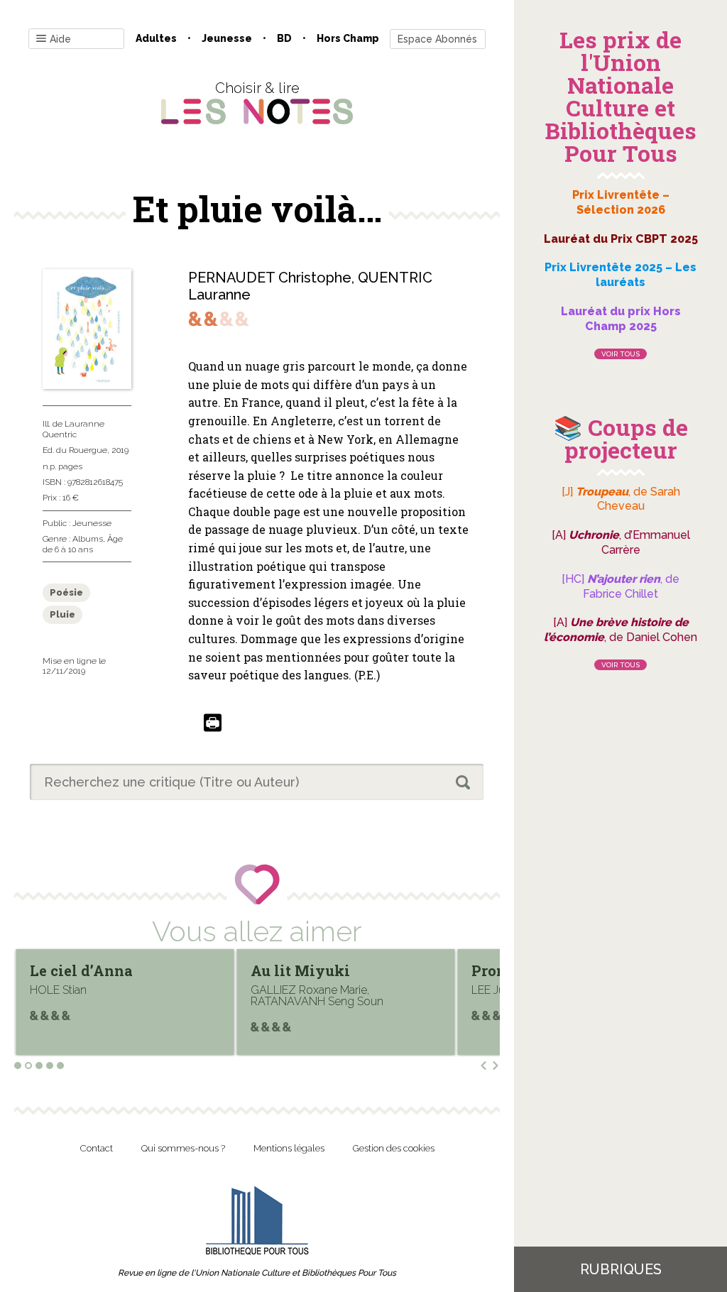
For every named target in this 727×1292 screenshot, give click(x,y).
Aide (60, 39)
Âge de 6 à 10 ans (83, 544)
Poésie (66, 592)
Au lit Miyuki (89, 970)
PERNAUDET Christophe (269, 277)
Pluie (62, 614)
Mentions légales (288, 1148)
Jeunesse (227, 38)
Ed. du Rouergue (75, 450)
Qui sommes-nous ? (183, 1148)
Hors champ (348, 38)
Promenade (301, 970)
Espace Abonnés (437, 39)
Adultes (156, 38)
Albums (87, 539)
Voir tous (620, 354)
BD (284, 38)
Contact (96, 1148)
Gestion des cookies (393, 1148)
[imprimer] (213, 723)
